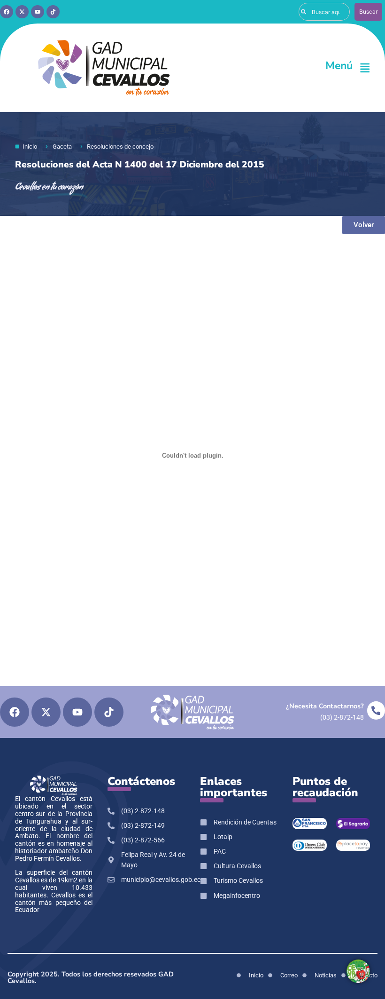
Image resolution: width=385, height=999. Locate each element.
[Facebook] (6, 11)
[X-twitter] (22, 11)
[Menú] (365, 68)
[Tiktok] (53, 11)
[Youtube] (37, 11)
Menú (339, 65)
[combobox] (324, 12)
